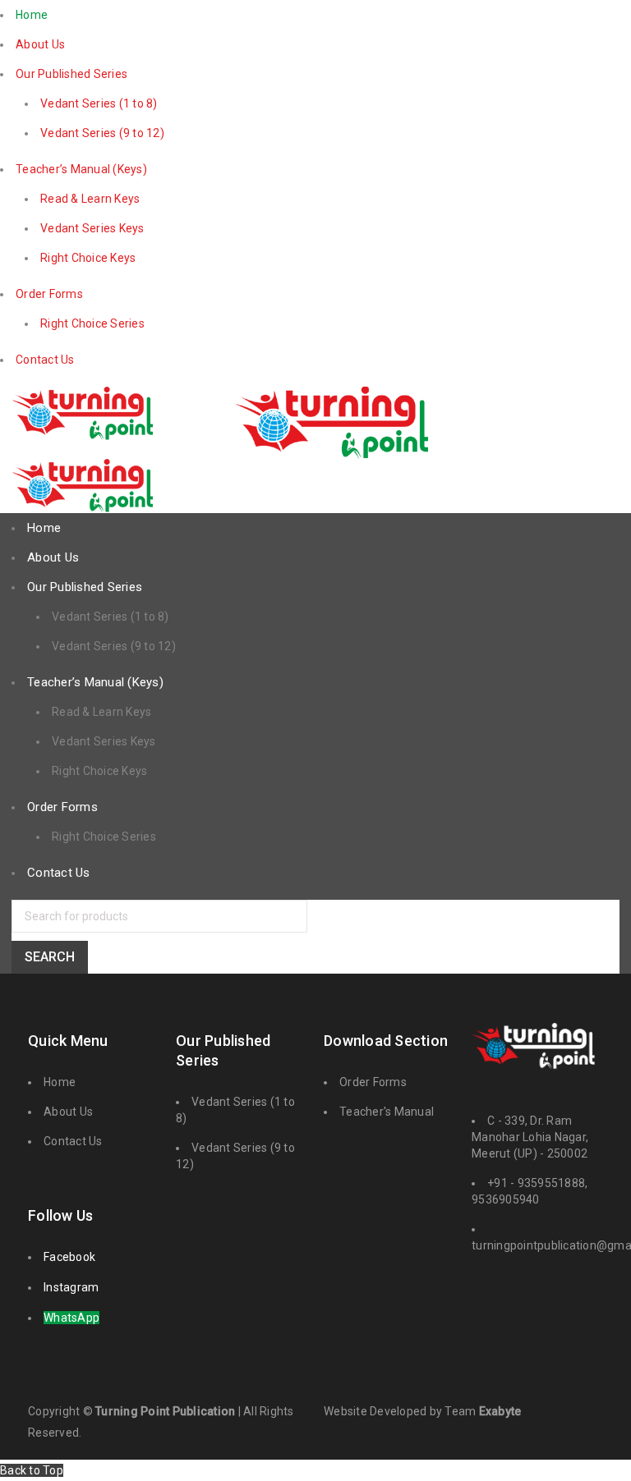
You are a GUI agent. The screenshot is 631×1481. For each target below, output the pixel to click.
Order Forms (49, 293)
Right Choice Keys (88, 257)
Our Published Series (71, 73)
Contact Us (45, 359)
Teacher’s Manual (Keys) (81, 169)
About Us (40, 44)
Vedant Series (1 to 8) (99, 103)
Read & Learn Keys (90, 198)
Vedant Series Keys (92, 228)
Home (32, 14)
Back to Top (31, 1470)
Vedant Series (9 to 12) (102, 133)
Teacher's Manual (386, 1111)
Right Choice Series (92, 323)
